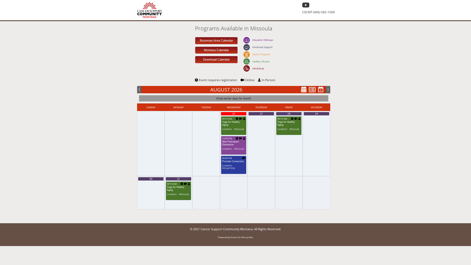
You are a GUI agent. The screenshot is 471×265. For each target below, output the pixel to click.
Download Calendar (216, 59)
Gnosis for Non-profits (242, 237)
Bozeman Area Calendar (216, 40)
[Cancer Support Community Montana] (149, 10)
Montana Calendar (216, 50)
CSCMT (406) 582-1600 (318, 12)
